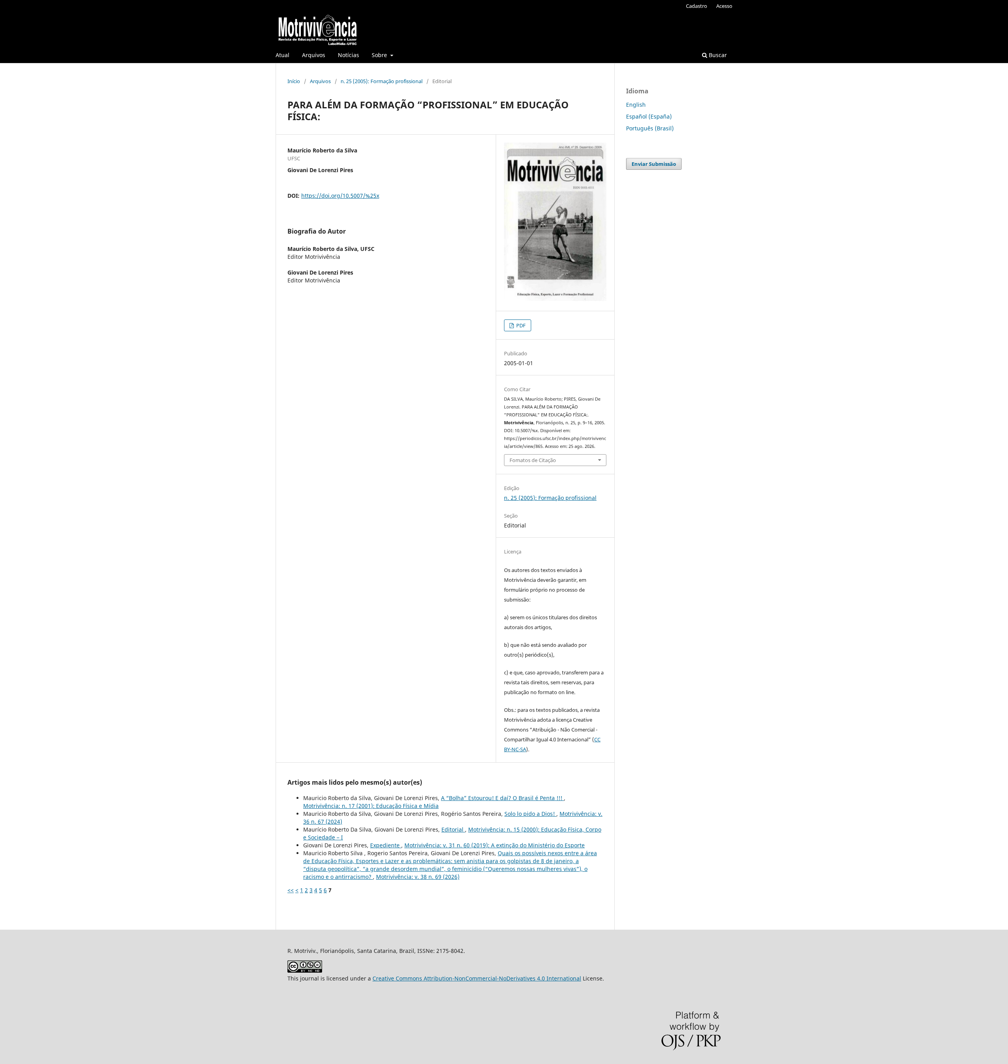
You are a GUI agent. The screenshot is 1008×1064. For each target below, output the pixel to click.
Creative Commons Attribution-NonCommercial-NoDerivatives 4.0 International (476, 978)
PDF (520, 325)
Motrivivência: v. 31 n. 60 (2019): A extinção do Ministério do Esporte (494, 845)
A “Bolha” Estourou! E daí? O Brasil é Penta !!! (502, 798)
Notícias (348, 55)
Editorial (453, 829)
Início (293, 81)
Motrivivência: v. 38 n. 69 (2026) (418, 876)
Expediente (385, 845)
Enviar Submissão (654, 163)
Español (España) (649, 116)
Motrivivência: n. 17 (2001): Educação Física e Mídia (371, 806)
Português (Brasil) (650, 128)
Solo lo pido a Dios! (530, 813)
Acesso (724, 5)
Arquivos (313, 55)
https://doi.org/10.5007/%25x (340, 195)
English (636, 104)
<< (290, 890)
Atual (282, 55)
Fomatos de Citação (533, 460)
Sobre (380, 55)
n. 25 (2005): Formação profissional (381, 81)
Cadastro (696, 5)
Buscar (717, 55)
